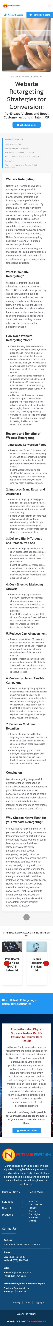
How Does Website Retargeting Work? (20, 153)
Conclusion (9, 161)
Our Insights (34, 1214)
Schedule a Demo (41, 14)
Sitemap (33, 1220)
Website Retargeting (13, 144)
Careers (32, 1211)
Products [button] (7, 1214)
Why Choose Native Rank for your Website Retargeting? (21, 166)
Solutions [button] (7, 1201)
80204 (22, 1244)
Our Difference (35, 1204)
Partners (33, 1208)
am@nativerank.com (20, 1288)
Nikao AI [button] (7, 1208)
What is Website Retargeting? (17, 148)
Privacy (16, 1302)
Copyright (39, 1302)
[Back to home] (11, 6)
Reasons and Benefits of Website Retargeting (23, 157)
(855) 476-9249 (20, 1260)
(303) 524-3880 (17, 1257)
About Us (33, 1201)
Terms (27, 1302)
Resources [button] (33, 1217)
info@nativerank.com (20, 1272)
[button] (49, 6)
